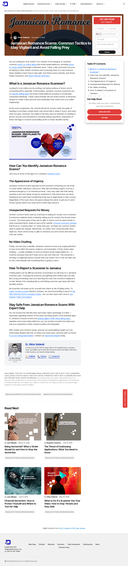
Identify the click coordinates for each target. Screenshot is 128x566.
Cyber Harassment (73, 544)
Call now (42, 356)
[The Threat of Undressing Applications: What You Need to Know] (62, 426)
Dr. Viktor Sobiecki (34, 344)
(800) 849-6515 (104, 112)
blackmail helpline (52, 336)
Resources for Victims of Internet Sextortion (20, 11)
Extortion (42, 544)
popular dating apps (20, 94)
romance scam (53, 174)
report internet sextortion (39, 76)
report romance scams (18, 291)
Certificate (30, 356)
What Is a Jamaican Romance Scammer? (103, 70)
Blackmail (51, 544)
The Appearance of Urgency (103, 81)
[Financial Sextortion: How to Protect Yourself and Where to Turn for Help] (23, 481)
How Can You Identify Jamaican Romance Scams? (104, 76)
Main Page (32, 544)
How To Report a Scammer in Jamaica (103, 92)
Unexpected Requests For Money (105, 84)
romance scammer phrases (64, 223)
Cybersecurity (87, 544)
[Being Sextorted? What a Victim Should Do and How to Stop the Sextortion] (23, 426)
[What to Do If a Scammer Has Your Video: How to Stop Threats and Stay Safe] (62, 481)
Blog (6, 11)
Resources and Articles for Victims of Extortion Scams (23, 394)
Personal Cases (64, 547)
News (97, 544)
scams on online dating (26, 64)
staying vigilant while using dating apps (54, 318)
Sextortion (60, 544)
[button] (124, 4)
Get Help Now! (125, 398)
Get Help (104, 117)
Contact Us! (54, 356)
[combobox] (99, 34)
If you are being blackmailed (21, 336)
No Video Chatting (98, 87)
